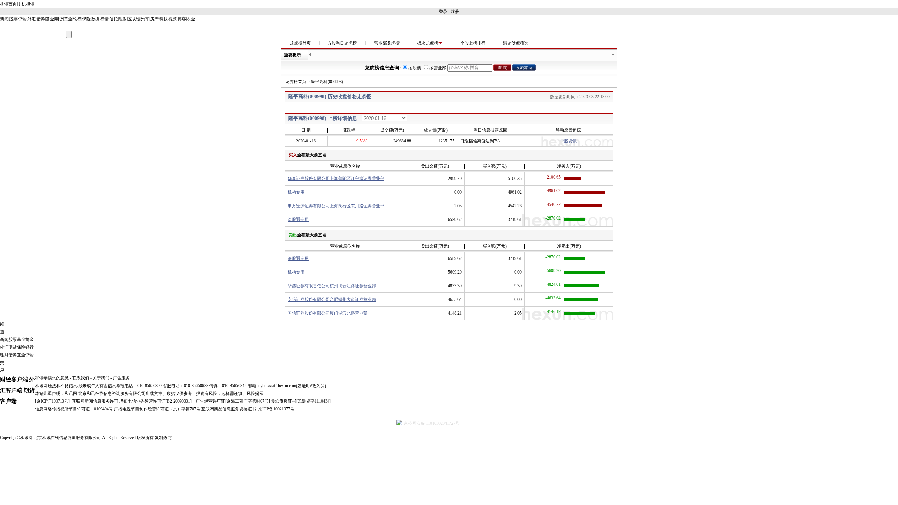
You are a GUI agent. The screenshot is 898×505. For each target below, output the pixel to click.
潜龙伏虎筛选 (515, 43)
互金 (21, 354)
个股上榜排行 (472, 43)
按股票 (414, 68)
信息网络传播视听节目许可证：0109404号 (74, 408)
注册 (455, 11)
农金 (191, 18)
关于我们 (101, 378)
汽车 (145, 18)
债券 (40, 18)
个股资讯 (568, 141)
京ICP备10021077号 (276, 408)
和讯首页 (8, 3)
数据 (95, 18)
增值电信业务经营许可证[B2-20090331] (155, 401)
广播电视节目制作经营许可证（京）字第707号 (157, 408)
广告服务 (121, 378)
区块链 (134, 18)
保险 (86, 18)
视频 (172, 18)
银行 (77, 18)
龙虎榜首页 (300, 43)
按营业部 (437, 68)
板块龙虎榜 (427, 43)
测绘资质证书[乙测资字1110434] (301, 401)
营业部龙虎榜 (387, 43)
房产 (154, 18)
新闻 (4, 18)
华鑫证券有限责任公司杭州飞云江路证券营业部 (332, 285)
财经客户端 (14, 379)
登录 (443, 11)
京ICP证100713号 (52, 401)
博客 (181, 18)
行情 (104, 18)
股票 (13, 18)
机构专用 (296, 192)
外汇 (31, 18)
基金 (50, 18)
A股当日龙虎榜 (342, 43)
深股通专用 (298, 219)
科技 (163, 18)
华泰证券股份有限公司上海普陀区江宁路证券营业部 (336, 178)
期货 (59, 18)
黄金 (68, 18)
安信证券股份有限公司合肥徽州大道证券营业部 (332, 299)
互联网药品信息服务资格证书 (228, 408)
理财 (123, 18)
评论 (22, 18)
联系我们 (80, 378)
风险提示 (255, 393)
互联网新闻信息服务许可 (95, 401)
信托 (113, 18)
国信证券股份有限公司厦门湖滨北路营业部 (328, 313)
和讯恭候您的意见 (52, 378)
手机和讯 (26, 3)
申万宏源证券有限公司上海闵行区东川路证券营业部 (336, 205)
